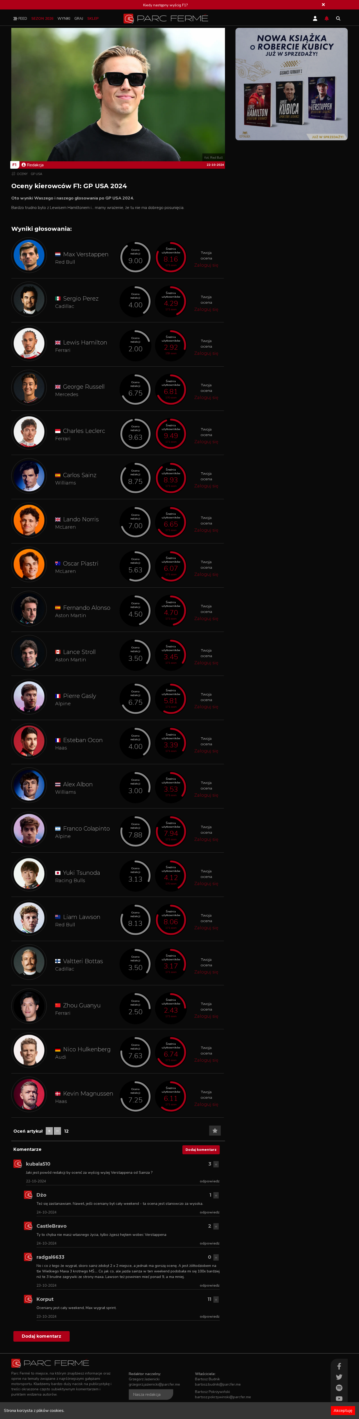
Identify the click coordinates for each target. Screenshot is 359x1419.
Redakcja (35, 165)
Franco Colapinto (86, 828)
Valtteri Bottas (83, 961)
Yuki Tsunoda (81, 872)
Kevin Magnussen (88, 1093)
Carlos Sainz (79, 475)
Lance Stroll (79, 652)
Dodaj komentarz (201, 1150)
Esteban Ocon (83, 740)
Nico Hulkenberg (87, 1049)
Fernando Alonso (86, 607)
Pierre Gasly (79, 695)
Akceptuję (343, 1410)
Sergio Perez (81, 298)
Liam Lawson (81, 917)
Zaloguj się (206, 265)
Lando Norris (81, 519)
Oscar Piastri (81, 563)
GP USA (36, 174)
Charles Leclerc (84, 430)
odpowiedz (210, 1181)
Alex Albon (78, 784)
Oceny (22, 174)
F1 (14, 164)
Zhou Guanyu (82, 1005)
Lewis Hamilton (85, 342)
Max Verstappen (86, 254)
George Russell (84, 386)
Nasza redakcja (147, 1394)
